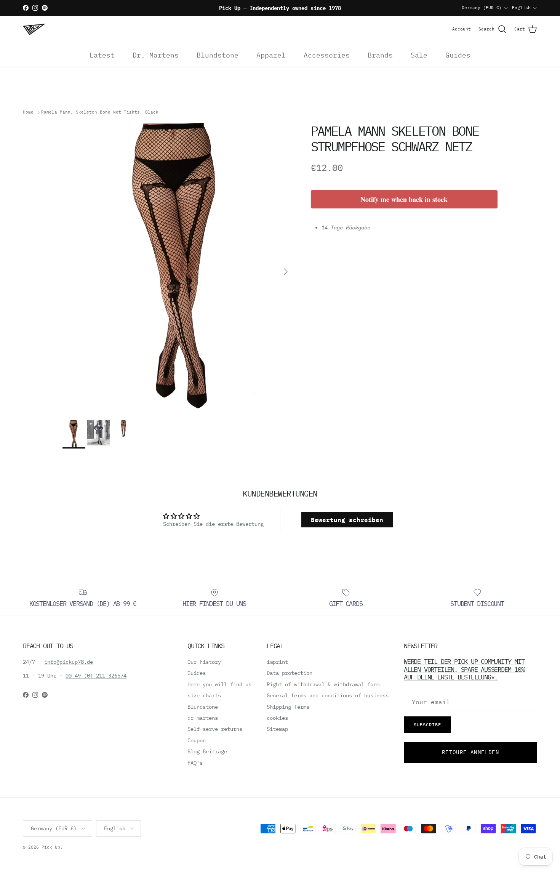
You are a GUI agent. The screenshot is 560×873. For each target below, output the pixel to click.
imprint (277, 661)
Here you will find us (219, 684)
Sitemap (277, 729)
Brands (380, 55)
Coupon (196, 740)
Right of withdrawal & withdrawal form (323, 684)
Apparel (271, 55)
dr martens (202, 717)
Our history (204, 661)
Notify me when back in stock (404, 199)
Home (28, 112)
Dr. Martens (156, 55)
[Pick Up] (34, 29)
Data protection (289, 673)
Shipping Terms (288, 706)
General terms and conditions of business (328, 695)
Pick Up (51, 847)
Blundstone (217, 55)
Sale (419, 55)
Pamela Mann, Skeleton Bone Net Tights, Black (99, 112)
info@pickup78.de (68, 661)
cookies (277, 717)
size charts (204, 695)
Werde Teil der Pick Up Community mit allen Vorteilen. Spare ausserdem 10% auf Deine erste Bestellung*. (464, 669)
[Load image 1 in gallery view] (178, 267)
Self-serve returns (214, 729)
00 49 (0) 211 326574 (96, 675)
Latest (102, 55)
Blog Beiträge (207, 751)
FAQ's (195, 762)
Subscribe (427, 724)
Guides (457, 55)
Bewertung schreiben (347, 520)
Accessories (327, 55)
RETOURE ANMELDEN (470, 752)
